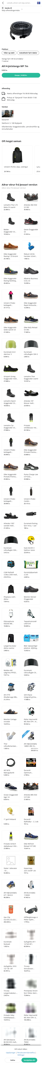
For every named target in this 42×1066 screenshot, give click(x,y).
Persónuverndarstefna (26, 1052)
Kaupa (21, 75)
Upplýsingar (10, 1052)
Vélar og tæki (9, 53)
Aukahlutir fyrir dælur (28, 53)
